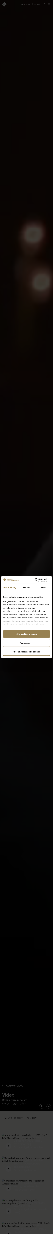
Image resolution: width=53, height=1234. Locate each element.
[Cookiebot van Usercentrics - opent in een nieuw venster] (38, 580)
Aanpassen (25, 643)
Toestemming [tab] (9, 587)
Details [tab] (26, 587)
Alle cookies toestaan (26, 634)
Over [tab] (43, 587)
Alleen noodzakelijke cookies (26, 652)
